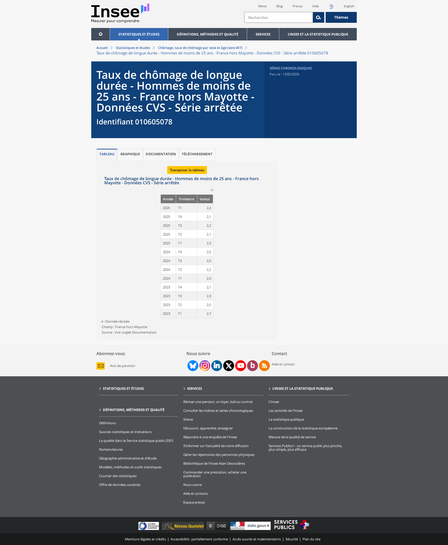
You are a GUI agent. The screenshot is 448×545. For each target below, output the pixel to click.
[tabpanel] (186, 250)
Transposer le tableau (187, 170)
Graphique (130, 154)
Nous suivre (192, 484)
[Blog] (252, 366)
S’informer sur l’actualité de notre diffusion (216, 445)
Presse (298, 6)
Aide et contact (283, 364)
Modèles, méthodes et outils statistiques (130, 467)
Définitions (107, 423)
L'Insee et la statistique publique (318, 34)
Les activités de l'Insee (286, 410)
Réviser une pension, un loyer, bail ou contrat (218, 401)
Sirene (188, 419)
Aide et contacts (195, 493)
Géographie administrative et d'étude (128, 458)
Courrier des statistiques (118, 475)
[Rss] (264, 366)
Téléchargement (197, 154)
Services (263, 34)
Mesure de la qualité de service (292, 437)
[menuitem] (100, 34)
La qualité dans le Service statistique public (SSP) (136, 440)
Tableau (107, 154)
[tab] (106, 154)
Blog (279, 6)
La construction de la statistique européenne (303, 428)
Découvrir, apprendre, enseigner (208, 428)
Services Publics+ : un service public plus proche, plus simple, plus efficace (305, 447)
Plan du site (311, 539)
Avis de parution (122, 365)
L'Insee (274, 401)
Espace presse (194, 502)
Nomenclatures (111, 449)
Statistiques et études (138, 34)
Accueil (102, 47)
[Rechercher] (318, 17)
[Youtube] (240, 366)
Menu (262, 6)
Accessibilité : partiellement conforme (199, 539)
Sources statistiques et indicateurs (125, 431)
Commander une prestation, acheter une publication (214, 474)
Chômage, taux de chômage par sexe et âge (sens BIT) (199, 47)
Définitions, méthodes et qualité (207, 34)
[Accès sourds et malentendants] (331, 8)
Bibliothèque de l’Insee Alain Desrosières (214, 463)
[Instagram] (204, 365)
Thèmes (341, 17)
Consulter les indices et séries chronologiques (218, 410)
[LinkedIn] (216, 365)
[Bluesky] (192, 365)
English (349, 6)
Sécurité (291, 539)
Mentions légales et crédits (145, 539)
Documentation (161, 154)
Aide (315, 6)
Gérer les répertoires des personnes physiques (219, 454)
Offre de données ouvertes (120, 484)
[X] (229, 366)
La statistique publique (286, 419)
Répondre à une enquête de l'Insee (210, 437)
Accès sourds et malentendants (257, 539)
